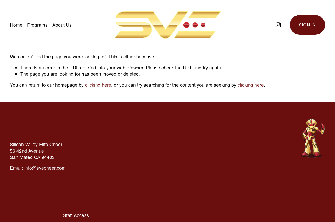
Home (16, 24)
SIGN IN (307, 25)
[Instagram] (278, 25)
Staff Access (76, 215)
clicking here (98, 84)
